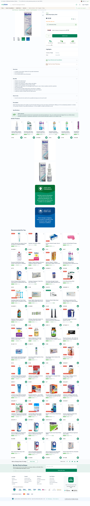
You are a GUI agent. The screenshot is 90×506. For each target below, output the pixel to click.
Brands (38, 482)
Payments (51, 483)
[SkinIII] (59, 489)
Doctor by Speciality (27, 479)
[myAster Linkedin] (74, 461)
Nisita (47, 13)
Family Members (14, 482)
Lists (12, 481)
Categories (39, 478)
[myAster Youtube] (77, 461)
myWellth (13, 483)
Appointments (14, 479)
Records (13, 478)
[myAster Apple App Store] (74, 490)
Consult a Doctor (27, 478)
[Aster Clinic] (34, 489)
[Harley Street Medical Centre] (54, 490)
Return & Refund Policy (53, 482)
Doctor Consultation (10, 8)
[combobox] (42, 5)
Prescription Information (41, 479)
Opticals (24, 8)
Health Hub (18, 8)
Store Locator (39, 483)
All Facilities (26, 482)
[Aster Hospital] (30, 489)
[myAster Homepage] (4, 5)
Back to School (32, 8)
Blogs (43, 8)
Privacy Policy (52, 479)
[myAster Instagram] (69, 461)
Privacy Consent (52, 481)
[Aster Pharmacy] (25, 489)
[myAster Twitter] (72, 461)
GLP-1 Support (39, 8)
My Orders (38, 481)
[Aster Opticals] (39, 489)
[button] (21, 122)
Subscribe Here (61, 470)
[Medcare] (44, 489)
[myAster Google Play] (67, 490)
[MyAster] (20, 489)
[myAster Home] (13, 499)
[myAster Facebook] (67, 461)
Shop (2, 8)
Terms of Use (52, 478)
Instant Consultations (28, 481)
